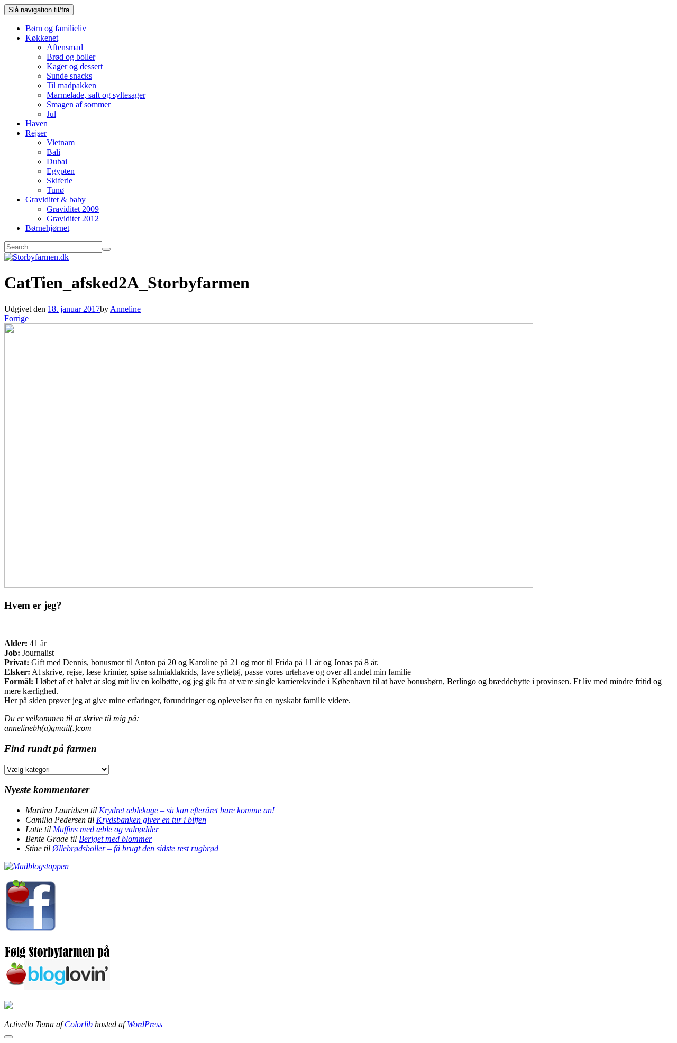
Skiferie (59, 180)
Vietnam (61, 142)
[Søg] (106, 249)
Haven (36, 123)
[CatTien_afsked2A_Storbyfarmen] (268, 584)
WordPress (144, 1024)
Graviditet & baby (55, 199)
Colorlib (79, 1024)
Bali (53, 151)
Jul (51, 113)
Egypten (61, 170)
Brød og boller (71, 56)
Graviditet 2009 (73, 208)
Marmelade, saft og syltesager (96, 94)
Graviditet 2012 (73, 218)
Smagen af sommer (79, 104)
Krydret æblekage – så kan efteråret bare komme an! (187, 810)
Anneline (125, 308)
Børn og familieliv (55, 28)
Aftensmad (65, 47)
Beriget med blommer (115, 838)
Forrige (16, 318)
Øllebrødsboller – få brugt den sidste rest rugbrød (135, 848)
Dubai (57, 161)
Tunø (55, 189)
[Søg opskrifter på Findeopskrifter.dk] (36, 866)
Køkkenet (41, 37)
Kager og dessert (75, 66)
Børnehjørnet (47, 228)
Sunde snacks (69, 75)
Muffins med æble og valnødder (106, 829)
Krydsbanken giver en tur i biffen (151, 819)
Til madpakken (71, 85)
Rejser (36, 132)
